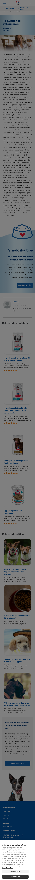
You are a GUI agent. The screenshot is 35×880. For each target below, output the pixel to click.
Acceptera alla (15, 876)
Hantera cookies (15, 871)
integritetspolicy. (7, 868)
